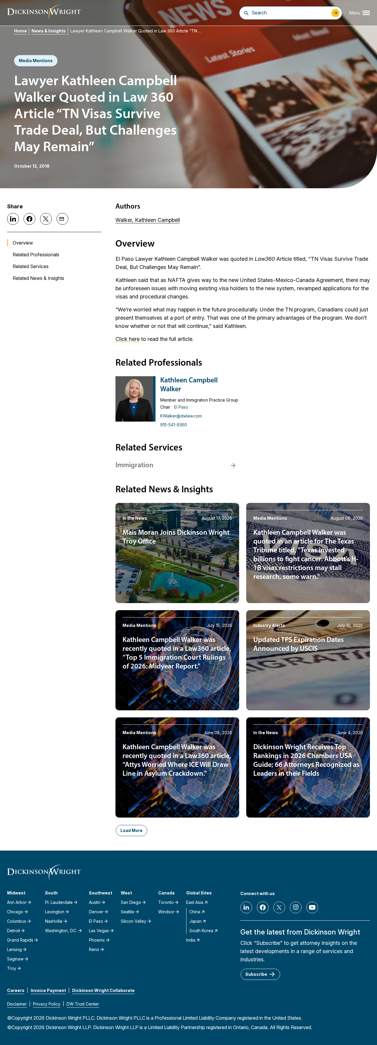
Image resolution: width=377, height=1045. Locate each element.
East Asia (194, 902)
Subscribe (256, 974)
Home (20, 30)
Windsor (166, 911)
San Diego (131, 902)
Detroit (13, 930)
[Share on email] (62, 219)
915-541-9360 (173, 424)
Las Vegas (99, 930)
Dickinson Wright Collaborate (103, 990)
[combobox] (290, 13)
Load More (131, 830)
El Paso (181, 407)
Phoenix (97, 939)
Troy (11, 968)
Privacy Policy (46, 1003)
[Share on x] (46, 219)
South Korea (201, 930)
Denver (96, 911)
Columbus (16, 921)
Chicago (15, 911)
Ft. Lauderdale (59, 902)
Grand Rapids (20, 939)
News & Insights (49, 30)
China (194, 911)
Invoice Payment (48, 990)
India (190, 939)
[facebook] (263, 907)
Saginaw (15, 958)
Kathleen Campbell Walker (189, 385)
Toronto (166, 902)
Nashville (53, 921)
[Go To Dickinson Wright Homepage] (44, 13)
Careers (15, 990)
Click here (127, 339)
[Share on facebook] (29, 219)
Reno (94, 949)
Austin (94, 902)
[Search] (246, 12)
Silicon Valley (133, 921)
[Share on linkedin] (13, 219)
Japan (195, 921)
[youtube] (312, 907)
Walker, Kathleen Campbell (147, 220)
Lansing (14, 949)
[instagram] (296, 907)
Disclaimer (17, 1003)
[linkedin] (246, 907)
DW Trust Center (83, 1003)
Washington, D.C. (61, 930)
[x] (279, 907)
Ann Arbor (17, 902)
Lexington (54, 911)
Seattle (127, 911)
